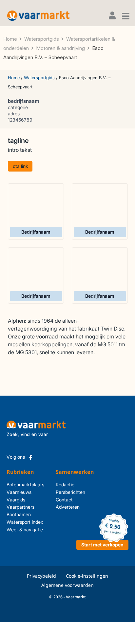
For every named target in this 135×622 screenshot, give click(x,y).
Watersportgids (39, 77)
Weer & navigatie (25, 529)
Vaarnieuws (19, 492)
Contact (64, 499)
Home (14, 77)
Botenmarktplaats (25, 484)
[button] (20, 166)
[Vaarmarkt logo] (38, 16)
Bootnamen (19, 514)
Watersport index (25, 522)
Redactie (64, 484)
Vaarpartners (20, 507)
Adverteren (64, 507)
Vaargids (16, 499)
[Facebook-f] (30, 457)
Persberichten (64, 492)
